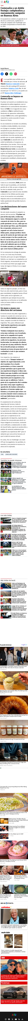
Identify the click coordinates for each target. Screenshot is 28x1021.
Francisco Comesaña (12, 84)
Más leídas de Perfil (8, 581)
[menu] (2, 1)
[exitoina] (14, 908)
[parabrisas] (14, 983)
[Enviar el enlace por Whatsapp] (11, 73)
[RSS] (19, 1019)
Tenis (2, 454)
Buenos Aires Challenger (13, 93)
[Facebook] (9, 1019)
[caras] (14, 958)
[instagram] (5, 1019)
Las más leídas (6, 515)
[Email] (15, 73)
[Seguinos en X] (12, 1019)
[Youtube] (16, 1019)
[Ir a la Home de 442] (6, 2)
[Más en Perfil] (9, 903)
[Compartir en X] (6, 73)
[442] (14, 1015)
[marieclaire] (14, 933)
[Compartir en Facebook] (2, 73)
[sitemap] (22, 1019)
